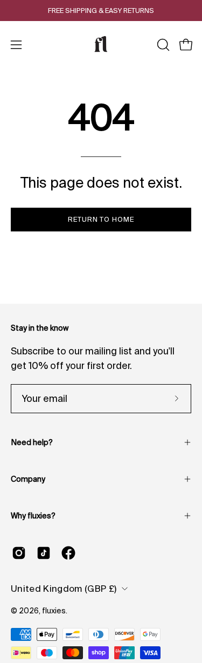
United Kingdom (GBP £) (63, 588)
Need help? (32, 442)
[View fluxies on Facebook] (68, 553)
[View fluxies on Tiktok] (44, 553)
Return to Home (101, 219)
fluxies (54, 610)
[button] (162, 44)
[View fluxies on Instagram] (19, 553)
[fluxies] (101, 44)
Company (28, 479)
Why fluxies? (33, 515)
